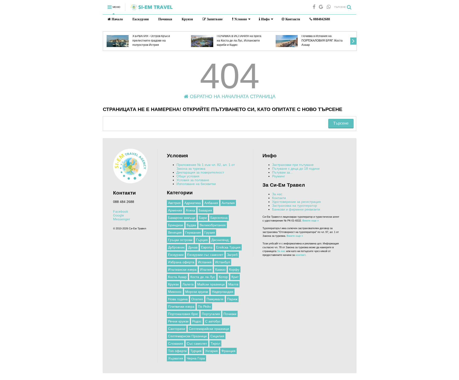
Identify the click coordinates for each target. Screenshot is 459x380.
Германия (193, 232)
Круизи (187, 19)
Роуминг (278, 176)
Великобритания (213, 225)
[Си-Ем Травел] (151, 9)
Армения (175, 210)
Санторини (176, 329)
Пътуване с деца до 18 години (296, 168)
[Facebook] (314, 7)
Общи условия (187, 176)
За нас (277, 194)
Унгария (211, 351)
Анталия (228, 203)
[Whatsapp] (329, 7)
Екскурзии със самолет (205, 255)
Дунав (192, 247)
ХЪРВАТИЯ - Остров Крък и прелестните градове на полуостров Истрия (151, 40)
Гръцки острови (180, 240)
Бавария (205, 210)
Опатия (197, 299)
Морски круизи (196, 292)
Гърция (202, 240)
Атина (190, 210)
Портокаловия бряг (183, 314)
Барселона (219, 218)
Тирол (215, 343)
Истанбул (222, 262)
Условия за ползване (192, 180)
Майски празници (211, 284)
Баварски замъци (181, 218)
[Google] (321, 7)
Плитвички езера (181, 306)
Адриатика (192, 203)
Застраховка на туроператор (294, 205)
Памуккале (215, 299)
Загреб (232, 255)
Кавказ (220, 269)
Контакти (292, 19)
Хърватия (175, 358)
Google (118, 215)
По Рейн (204, 306)
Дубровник (176, 247)
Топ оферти (177, 351)
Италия (206, 269)
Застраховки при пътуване (293, 165)
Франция (228, 351)
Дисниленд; (220, 240)
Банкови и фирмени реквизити (296, 209)
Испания (205, 262)
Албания (211, 203)
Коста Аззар (177, 277)
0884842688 (321, 19)
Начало (117, 19)
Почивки (165, 19)
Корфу (234, 269)
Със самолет (197, 343)
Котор (223, 277)
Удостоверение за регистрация (296, 202)
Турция (196, 351)
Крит (235, 277)
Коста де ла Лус (202, 277)
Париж (232, 299)
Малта (233, 284)
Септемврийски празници (209, 329)
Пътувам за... (282, 172)
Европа (207, 247)
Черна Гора (196, 358)
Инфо (265, 19)
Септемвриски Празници (187, 336)
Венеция (175, 232)
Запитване (214, 19)
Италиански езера (182, 269)
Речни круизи (178, 321)
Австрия (174, 203)
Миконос (175, 292)
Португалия (211, 314)
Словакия (175, 343)
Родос (197, 321)
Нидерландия (222, 292)
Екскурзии (140, 19)
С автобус (213, 321)
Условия (240, 19)
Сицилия (217, 336)
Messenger (121, 219)
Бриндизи (175, 225)
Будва (191, 225)
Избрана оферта (181, 262)
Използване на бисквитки (196, 184)
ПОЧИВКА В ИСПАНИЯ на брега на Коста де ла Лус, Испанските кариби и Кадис (239, 40)
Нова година (178, 299)
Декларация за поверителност (200, 172)
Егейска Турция (228, 247)
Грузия (209, 232)
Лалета (188, 284)
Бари (203, 218)
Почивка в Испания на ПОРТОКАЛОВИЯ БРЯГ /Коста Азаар (322, 40)
